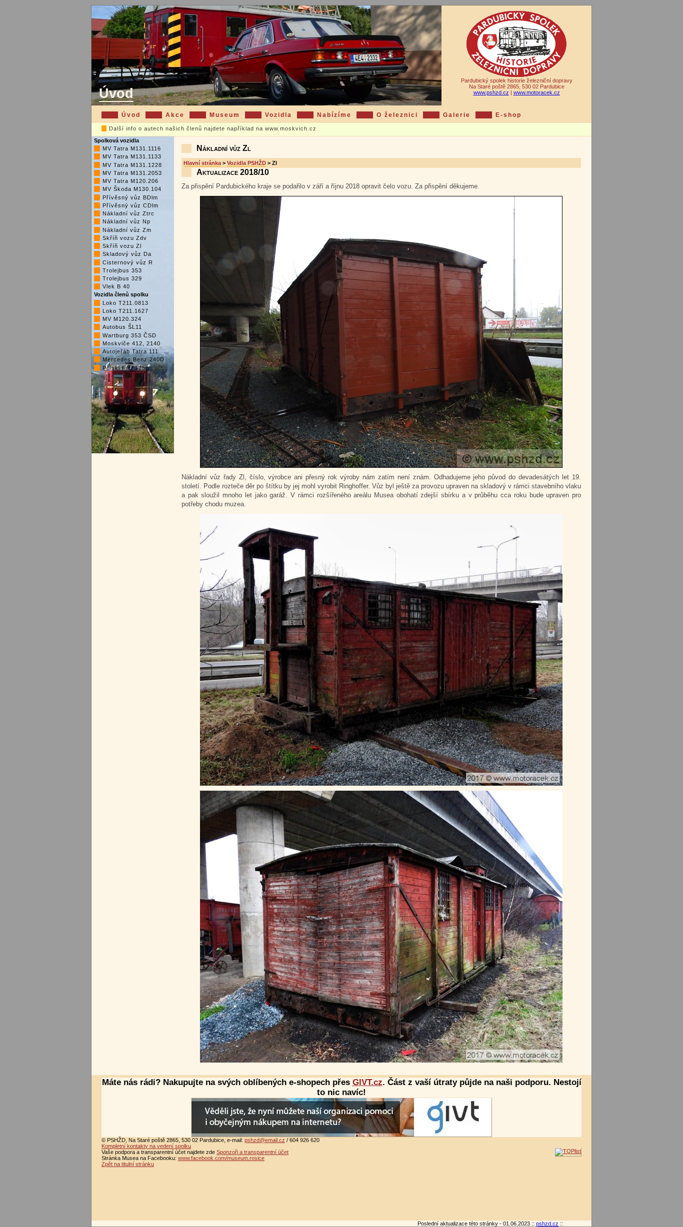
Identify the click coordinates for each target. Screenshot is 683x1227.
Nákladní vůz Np (126, 221)
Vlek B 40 (116, 286)
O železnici (397, 114)
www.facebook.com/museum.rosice (221, 1158)
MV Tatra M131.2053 (132, 173)
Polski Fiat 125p (125, 368)
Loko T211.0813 (125, 303)
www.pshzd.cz (491, 92)
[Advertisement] (342, 1195)
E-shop (509, 114)
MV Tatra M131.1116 (131, 148)
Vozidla (278, 114)
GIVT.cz (367, 1082)
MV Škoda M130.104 (132, 189)
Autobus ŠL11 (122, 327)
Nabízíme (334, 114)
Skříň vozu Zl (122, 246)
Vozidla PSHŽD (246, 163)
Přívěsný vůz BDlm (130, 197)
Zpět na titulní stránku (128, 1164)
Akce (175, 114)
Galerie (456, 114)
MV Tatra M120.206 (130, 181)
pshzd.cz (547, 1224)
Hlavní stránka (202, 163)
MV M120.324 (122, 319)
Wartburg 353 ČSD (129, 335)
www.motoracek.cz (537, 92)
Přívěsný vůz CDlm (130, 205)
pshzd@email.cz (264, 1140)
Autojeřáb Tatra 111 (130, 351)
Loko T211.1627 (125, 311)
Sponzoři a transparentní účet (252, 1152)
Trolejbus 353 (122, 270)
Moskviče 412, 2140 (131, 343)
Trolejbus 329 (122, 278)
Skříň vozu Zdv (124, 238)
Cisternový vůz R (127, 262)
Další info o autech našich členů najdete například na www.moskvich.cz (212, 128)
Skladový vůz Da (127, 254)
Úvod (116, 93)
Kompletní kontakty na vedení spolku (146, 1146)
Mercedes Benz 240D (133, 359)
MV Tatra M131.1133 (132, 156)
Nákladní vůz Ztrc (128, 213)
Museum (225, 114)
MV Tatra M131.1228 (132, 165)
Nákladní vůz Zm (127, 230)
